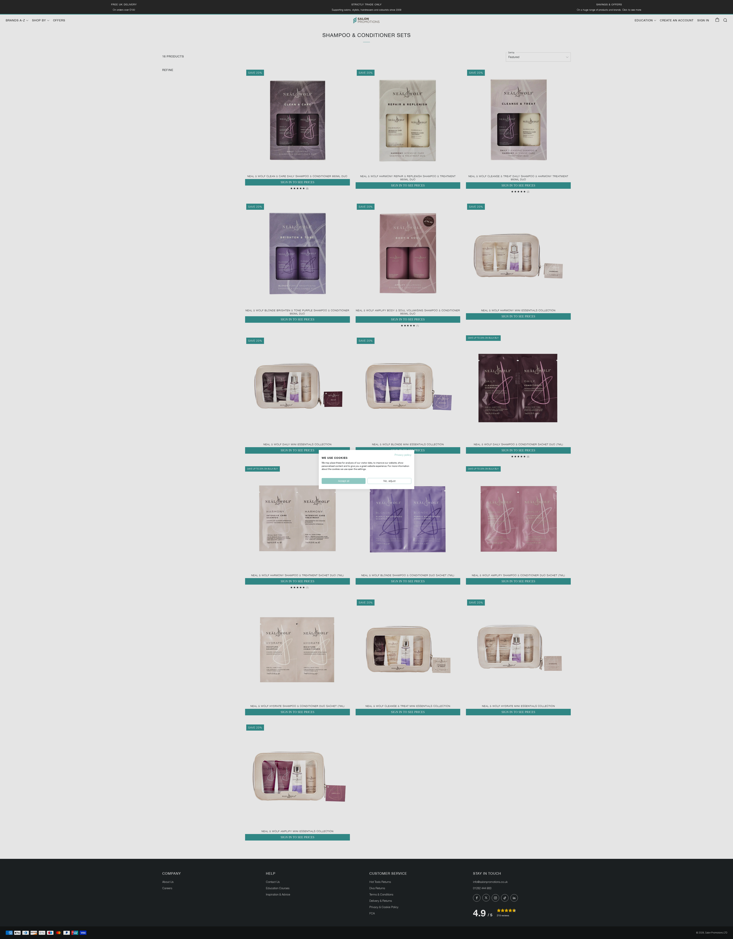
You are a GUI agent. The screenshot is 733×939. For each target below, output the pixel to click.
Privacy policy (403, 454)
